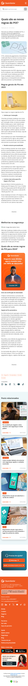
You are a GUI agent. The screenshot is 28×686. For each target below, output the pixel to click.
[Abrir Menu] (26, 3)
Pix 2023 (19, 375)
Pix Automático (13, 375)
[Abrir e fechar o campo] (3, 9)
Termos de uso (5, 640)
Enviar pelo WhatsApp (9, 663)
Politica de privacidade (8, 643)
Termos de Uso (13, 674)
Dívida (3, 609)
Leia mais (5, 433)
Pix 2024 (3, 378)
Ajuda (3, 630)
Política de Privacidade (15, 673)
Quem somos (5, 633)
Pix (2, 375)
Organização (5, 422)
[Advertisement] (14, 216)
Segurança (4, 635)
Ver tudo (4, 623)
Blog (2, 616)
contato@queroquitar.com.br (13, 565)
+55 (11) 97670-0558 (10, 599)
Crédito (4, 493)
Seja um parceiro (6, 626)
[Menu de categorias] (25, 9)
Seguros (3, 614)
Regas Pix (6, 375)
